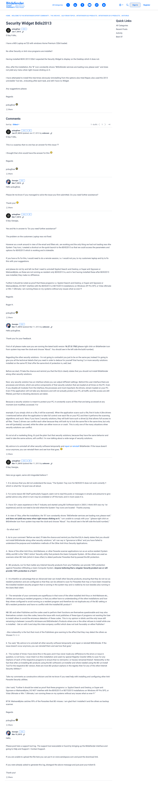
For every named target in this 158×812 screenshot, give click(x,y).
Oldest (15, 124)
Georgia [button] (15, 181)
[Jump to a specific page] (109, 124)
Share (9, 109)
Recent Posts (121, 29)
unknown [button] (45, 133)
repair (67, 446)
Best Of (119, 37)
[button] (8, 30)
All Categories (122, 25)
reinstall (76, 446)
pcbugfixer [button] (16, 29)
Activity (119, 33)
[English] (15, 5)
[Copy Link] (22, 31)
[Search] (127, 5)
